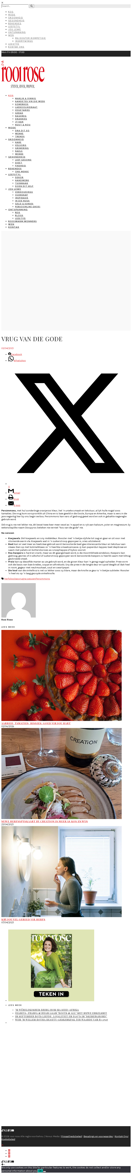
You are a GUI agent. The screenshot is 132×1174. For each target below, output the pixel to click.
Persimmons (43, 578)
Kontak (13, 227)
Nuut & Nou (23, 125)
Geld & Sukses (24, 204)
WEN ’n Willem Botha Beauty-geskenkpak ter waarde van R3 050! (61, 1019)
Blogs (19, 215)
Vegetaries (22, 110)
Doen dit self (24, 186)
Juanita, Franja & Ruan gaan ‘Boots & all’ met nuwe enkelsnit (61, 1013)
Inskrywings (24, 41)
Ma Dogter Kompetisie (30, 38)
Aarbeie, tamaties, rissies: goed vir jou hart (36, 723)
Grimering (22, 148)
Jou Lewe (14, 29)
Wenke (19, 133)
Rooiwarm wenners (22, 221)
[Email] (13, 1130)
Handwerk (22, 180)
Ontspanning (17, 32)
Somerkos (22, 104)
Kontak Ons (16, 47)
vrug (21, 578)
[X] (4, 1130)
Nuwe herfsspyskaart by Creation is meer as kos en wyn (44, 821)
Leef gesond (23, 160)
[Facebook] (8, 1130)
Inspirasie (21, 198)
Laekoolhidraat (26, 107)
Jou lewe (14, 189)
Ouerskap (21, 195)
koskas (14, 578)
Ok (40, 1171)
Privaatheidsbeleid (71, 1136)
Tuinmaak (21, 183)
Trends (20, 136)
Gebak (19, 113)
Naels (19, 151)
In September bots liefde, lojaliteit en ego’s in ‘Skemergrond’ (61, 1016)
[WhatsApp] (7, 1130)
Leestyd (13, 44)
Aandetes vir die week (30, 101)
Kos (11, 11)
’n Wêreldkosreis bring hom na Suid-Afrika (47, 1009)
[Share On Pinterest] (9, 1156)
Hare (18, 142)
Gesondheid (16, 20)
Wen (11, 35)
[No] (44, 1171)
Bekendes (14, 23)
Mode (11, 14)
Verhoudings (24, 192)
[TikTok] (2, 1130)
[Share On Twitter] (9, 1153)
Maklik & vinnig (25, 98)
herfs (7, 578)
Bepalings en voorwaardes (98, 1136)
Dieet (18, 163)
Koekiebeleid (8, 1139)
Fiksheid (20, 165)
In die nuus (22, 201)
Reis (17, 212)
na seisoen (30, 578)
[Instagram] (10, 1130)
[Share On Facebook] (9, 1150)
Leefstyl (14, 26)
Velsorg (20, 145)
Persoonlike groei (27, 206)
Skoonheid (15, 17)
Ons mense (22, 171)
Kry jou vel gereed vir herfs (23, 919)
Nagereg (21, 116)
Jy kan (19, 122)
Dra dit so (22, 130)
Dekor (19, 177)
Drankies (21, 119)
